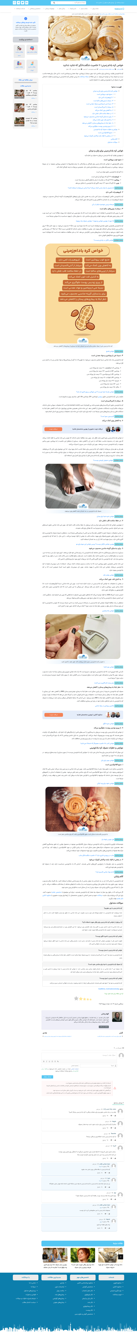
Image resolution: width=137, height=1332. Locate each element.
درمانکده (99, 895)
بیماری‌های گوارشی (58, 1298)
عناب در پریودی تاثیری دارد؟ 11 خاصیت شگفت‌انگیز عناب (96, 855)
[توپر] (43, 1061)
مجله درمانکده (84, 77)
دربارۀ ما (33, 1287)
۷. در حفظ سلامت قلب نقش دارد (102, 113)
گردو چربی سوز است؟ (107, 416)
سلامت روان (60, 1291)
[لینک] (57, 1061)
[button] (44, 1256)
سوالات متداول (112, 142)
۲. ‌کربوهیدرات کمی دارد (105, 97)
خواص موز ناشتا (109, 667)
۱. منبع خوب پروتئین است (105, 94)
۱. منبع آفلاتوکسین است (105, 133)
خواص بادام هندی (108, 611)
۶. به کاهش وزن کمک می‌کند (104, 110)
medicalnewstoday (112, 989)
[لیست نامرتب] (55, 1061)
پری (101, 1207)
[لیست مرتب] (52, 1061)
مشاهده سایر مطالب (104, 1027)
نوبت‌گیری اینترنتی (115, 1291)
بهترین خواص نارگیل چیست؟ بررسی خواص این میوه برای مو (95, 544)
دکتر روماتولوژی (88, 1306)
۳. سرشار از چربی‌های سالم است (103, 101)
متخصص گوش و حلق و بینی (84, 1314)
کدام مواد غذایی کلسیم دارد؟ (105, 872)
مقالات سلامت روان (32, 52)
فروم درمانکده (117, 1295)
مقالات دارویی (19, 67)
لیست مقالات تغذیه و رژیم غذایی (106, 69)
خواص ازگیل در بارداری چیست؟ (103, 240)
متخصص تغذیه (56, 892)
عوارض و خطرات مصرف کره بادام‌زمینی (105, 129)
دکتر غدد (90, 1302)
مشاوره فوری (117, 1283)
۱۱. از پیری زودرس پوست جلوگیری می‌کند (100, 126)
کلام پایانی (114, 139)
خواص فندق (110, 351)
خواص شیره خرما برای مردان (105, 516)
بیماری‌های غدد (59, 1295)
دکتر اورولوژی (89, 1295)
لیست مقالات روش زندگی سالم (107, 14)
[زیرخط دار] (49, 1061)
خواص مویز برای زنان (107, 760)
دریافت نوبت (53, 429)
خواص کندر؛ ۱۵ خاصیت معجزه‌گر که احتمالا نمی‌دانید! (97, 743)
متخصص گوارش (87, 1287)
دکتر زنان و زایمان (87, 1298)
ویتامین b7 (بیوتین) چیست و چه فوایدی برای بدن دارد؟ (31, 121)
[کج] (46, 1061)
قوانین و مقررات (31, 1295)
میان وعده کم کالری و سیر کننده (104, 683)
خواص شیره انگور (108, 724)
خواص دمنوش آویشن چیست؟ (103, 460)
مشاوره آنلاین (117, 1287)
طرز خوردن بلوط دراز (108, 839)
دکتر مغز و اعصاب (87, 1291)
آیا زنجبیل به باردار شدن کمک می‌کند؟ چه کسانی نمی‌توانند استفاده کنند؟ (91, 188)
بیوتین (100, 397)
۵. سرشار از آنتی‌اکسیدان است (103, 107)
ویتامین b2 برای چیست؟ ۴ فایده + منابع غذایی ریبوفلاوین (31, 93)
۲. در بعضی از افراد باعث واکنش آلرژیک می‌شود (98, 136)
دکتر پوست (89, 1310)
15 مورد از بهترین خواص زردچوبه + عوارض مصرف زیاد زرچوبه (95, 221)
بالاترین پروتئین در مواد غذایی (104, 706)
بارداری (62, 1283)
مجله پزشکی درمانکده (120, 14)
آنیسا (100, 1167)
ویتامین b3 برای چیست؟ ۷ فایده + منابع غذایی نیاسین (31, 107)
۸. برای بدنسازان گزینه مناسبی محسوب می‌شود (98, 117)
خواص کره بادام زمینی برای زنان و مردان (105, 91)
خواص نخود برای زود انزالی (105, 783)
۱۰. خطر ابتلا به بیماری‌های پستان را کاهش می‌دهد (97, 123)
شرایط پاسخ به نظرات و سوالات (26, 1298)
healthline (101, 989)
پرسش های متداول (109, 3)
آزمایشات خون (59, 1287)
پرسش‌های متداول (30, 1291)
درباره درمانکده (120, 3)
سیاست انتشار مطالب (29, 1302)
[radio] (90, 1000)
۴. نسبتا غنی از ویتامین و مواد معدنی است (99, 104)
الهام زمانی (119, 69)
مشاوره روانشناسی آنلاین (85, 1283)
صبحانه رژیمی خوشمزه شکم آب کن (103, 204)
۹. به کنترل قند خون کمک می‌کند (103, 120)
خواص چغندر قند (108, 575)
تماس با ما (99, 3)
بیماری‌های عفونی (58, 1302)
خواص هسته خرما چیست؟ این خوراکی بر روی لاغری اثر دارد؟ (95, 392)
